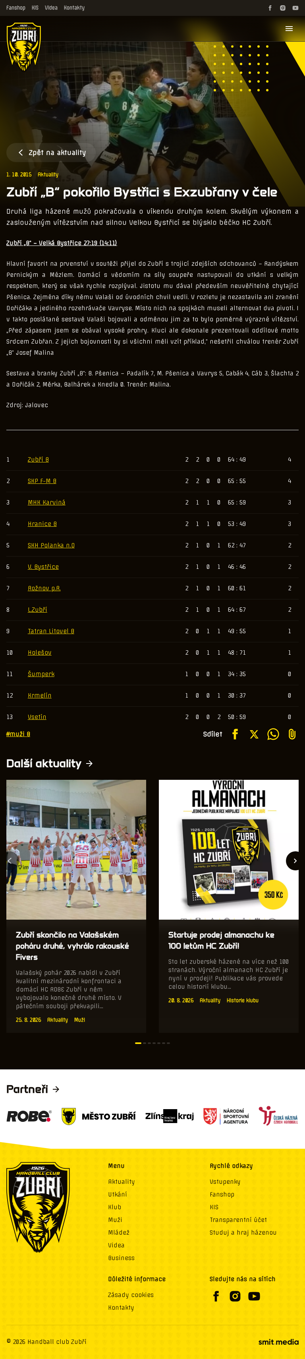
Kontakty (74, 8)
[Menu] (289, 28)
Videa (51, 8)
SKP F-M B (42, 481)
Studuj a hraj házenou (243, 1232)
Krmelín (40, 695)
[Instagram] (283, 8)
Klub (114, 1207)
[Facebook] (270, 8)
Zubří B (38, 459)
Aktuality (48, 175)
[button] (138, 1043)
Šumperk (41, 674)
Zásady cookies (131, 1295)
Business (121, 1258)
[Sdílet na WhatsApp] (273, 734)
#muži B (18, 734)
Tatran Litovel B (51, 631)
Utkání (117, 1194)
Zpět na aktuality (57, 153)
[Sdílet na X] (254, 734)
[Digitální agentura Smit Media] (278, 1342)
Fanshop (15, 8)
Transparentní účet (238, 1220)
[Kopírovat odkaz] (292, 734)
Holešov (40, 652)
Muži (115, 1220)
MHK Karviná (47, 502)
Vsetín (37, 717)
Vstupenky (225, 1181)
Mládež (118, 1232)
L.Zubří (37, 609)
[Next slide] (295, 860)
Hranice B (42, 524)
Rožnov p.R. (44, 588)
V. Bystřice (43, 566)
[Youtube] (295, 8)
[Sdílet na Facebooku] (235, 734)
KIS (35, 8)
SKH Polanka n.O (51, 545)
